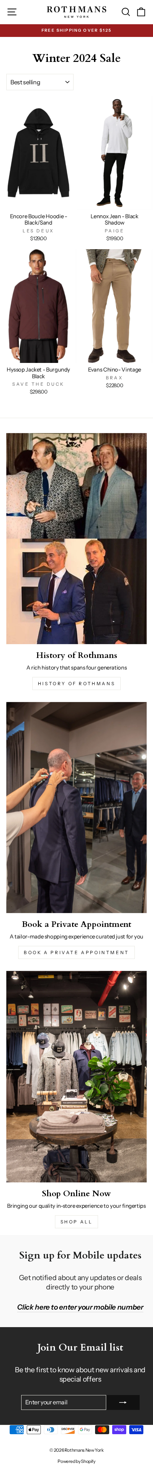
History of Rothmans (76, 683)
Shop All (77, 1222)
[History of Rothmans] (76, 538)
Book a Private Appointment (76, 952)
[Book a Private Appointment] (76, 807)
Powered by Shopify (76, 1461)
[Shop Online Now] (76, 1076)
